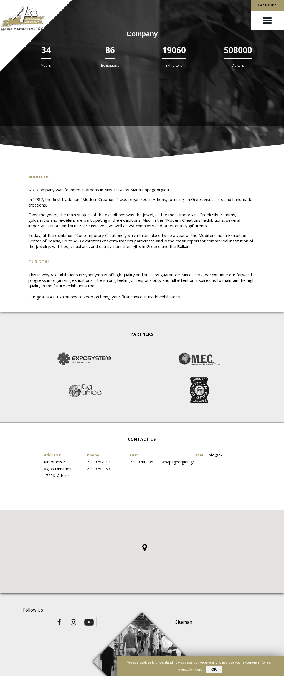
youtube (89, 622)
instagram (74, 622)
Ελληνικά (267, 5)
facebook (59, 622)
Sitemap (183, 622)
